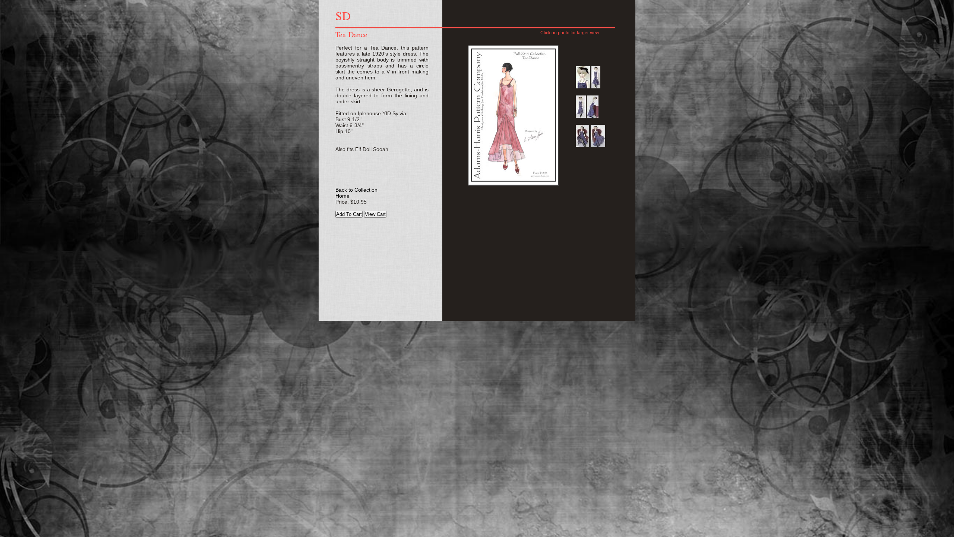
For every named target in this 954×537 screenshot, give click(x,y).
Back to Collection (356, 190)
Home (342, 196)
